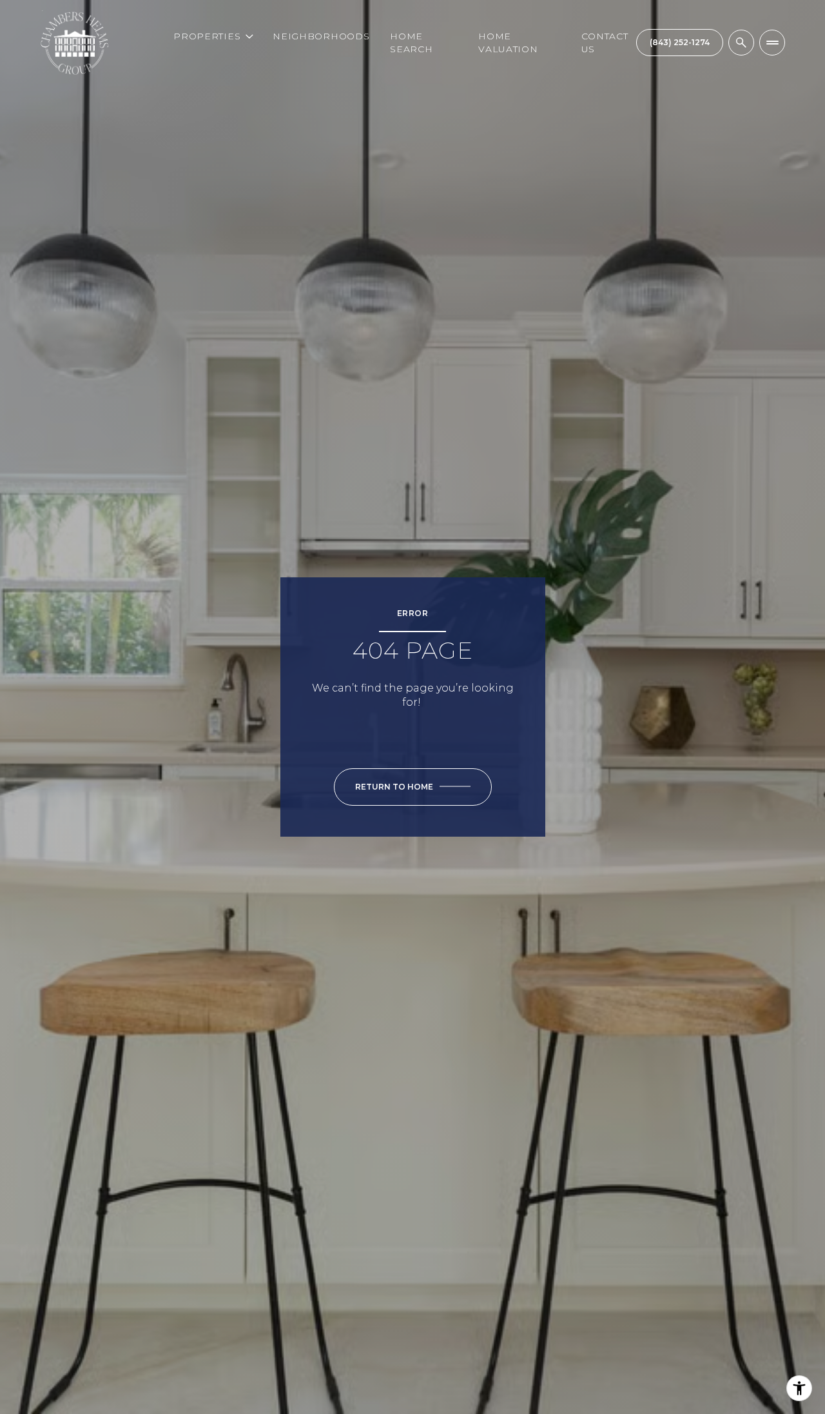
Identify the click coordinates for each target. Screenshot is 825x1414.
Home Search (411, 42)
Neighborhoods (321, 36)
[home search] (741, 42)
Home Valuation (508, 42)
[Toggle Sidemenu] (772, 42)
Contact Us (604, 42)
